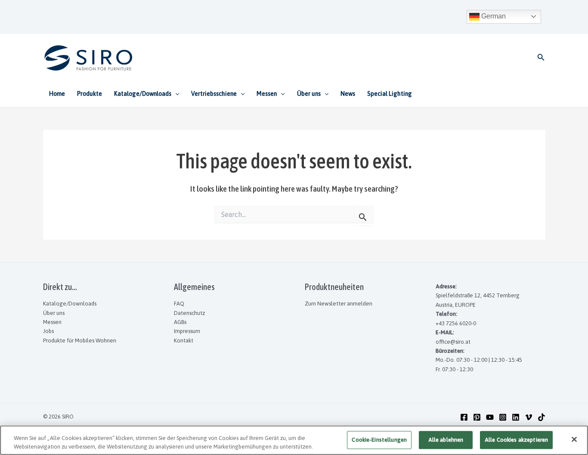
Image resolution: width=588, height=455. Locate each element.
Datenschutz (189, 313)
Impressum (187, 331)
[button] (541, 57)
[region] (294, 440)
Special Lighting (389, 93)
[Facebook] (464, 417)
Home (57, 93)
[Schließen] (574, 439)
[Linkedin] (516, 417)
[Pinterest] (477, 417)
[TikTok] (541, 417)
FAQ (179, 303)
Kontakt (183, 340)
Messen (52, 322)
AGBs (180, 322)
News (347, 93)
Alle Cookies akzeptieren (516, 440)
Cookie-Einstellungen (379, 440)
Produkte (89, 93)
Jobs (48, 331)
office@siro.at (453, 342)
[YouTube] (490, 417)
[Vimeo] (528, 417)
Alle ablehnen (446, 440)
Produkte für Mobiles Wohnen (79, 340)
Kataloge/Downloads (69, 303)
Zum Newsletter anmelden (338, 303)
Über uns (54, 313)
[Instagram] (503, 417)
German (493, 16)
